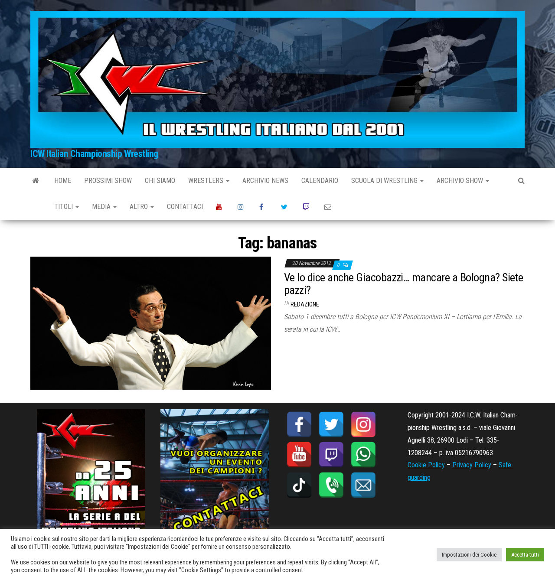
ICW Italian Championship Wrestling (94, 153)
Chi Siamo (160, 180)
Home (62, 180)
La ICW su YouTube (220, 207)
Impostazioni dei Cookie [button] (469, 554)
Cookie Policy (426, 465)
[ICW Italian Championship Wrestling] (36, 181)
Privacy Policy (471, 465)
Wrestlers (206, 180)
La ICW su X (285, 207)
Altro (140, 206)
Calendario (319, 180)
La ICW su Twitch (307, 207)
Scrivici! (329, 207)
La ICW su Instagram (242, 207)
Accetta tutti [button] (525, 554)
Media (102, 206)
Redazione (305, 304)
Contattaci (185, 206)
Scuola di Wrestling (385, 180)
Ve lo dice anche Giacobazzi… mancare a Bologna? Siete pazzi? (403, 284)
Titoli (64, 206)
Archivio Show (461, 180)
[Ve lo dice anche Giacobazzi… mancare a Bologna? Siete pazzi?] (150, 323)
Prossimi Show (108, 180)
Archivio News (265, 180)
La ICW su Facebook (263, 207)
